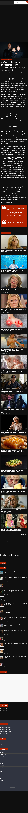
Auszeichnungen (3, 756)
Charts (1, 758)
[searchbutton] (27, 2)
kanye (23, 72)
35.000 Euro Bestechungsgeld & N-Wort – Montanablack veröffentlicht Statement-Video (14, 631)
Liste (1, 769)
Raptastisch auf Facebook (5, 708)
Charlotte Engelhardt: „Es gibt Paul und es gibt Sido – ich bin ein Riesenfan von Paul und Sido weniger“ (15, 584)
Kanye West (3, 73)
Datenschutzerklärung (4, 742)
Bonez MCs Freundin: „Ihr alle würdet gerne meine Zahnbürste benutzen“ (12, 541)
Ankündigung (3, 754)
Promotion (2, 776)
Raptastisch (4, 59)
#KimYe (16, 208)
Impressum (2, 744)
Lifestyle (2, 767)
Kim (6, 73)
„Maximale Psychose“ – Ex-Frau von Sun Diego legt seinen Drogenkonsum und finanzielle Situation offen (15, 597)
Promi (1, 774)
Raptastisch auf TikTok (5, 715)
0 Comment (18, 72)
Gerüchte (2, 763)
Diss (1, 761)
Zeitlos (1, 780)
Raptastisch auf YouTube (5, 712)
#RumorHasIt (10, 208)
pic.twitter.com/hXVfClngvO (13, 219)
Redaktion (12, 72)
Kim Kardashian (11, 73)
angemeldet (8, 558)
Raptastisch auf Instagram (5, 710)
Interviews (2, 765)
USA (1, 778)
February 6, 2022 (10, 224)
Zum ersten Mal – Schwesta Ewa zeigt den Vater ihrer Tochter (13, 549)
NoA (1, 771)
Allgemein (10, 59)
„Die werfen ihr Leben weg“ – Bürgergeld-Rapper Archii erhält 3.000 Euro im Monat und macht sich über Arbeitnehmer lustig (16, 650)
